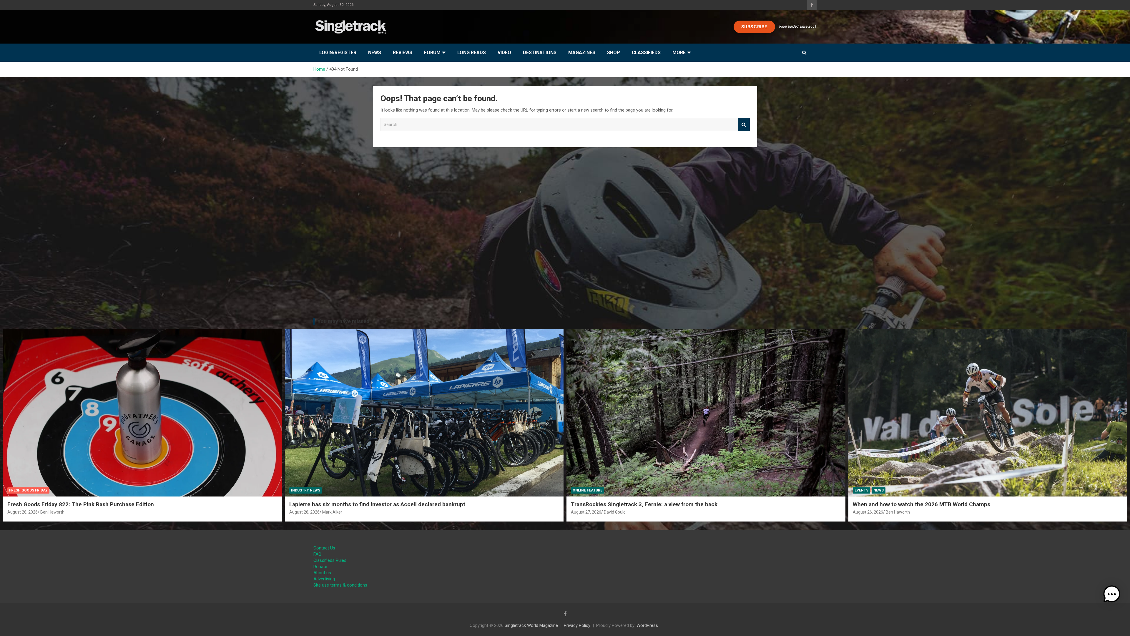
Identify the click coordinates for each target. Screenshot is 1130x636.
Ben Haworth (52, 512)
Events (861, 490)
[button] (1111, 594)
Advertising (324, 579)
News (374, 52)
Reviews (402, 52)
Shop (613, 52)
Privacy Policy (577, 625)
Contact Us (324, 548)
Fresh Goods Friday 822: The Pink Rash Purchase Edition (80, 504)
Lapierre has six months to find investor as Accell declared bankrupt (377, 504)
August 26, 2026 (868, 512)
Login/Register (337, 52)
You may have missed (344, 321)
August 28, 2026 (22, 512)
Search (744, 124)
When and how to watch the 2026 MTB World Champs (921, 504)
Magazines (581, 52)
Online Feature (587, 490)
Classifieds (646, 52)
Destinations (539, 52)
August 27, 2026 (586, 512)
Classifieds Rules (329, 560)
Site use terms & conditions (340, 585)
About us (322, 572)
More (679, 52)
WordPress (647, 625)
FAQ (317, 554)
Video (504, 52)
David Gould (615, 512)
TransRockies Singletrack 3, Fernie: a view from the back (644, 504)
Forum (432, 52)
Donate (320, 566)
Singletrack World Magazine (531, 625)
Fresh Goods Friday (28, 490)
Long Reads (471, 52)
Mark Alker (332, 512)
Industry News (305, 490)
